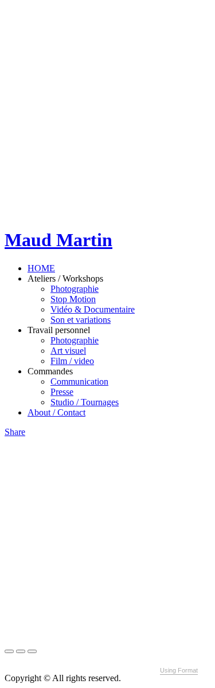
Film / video (72, 361)
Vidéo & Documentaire (92, 309)
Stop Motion (73, 299)
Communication (79, 381)
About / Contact (56, 412)
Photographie (74, 289)
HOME (41, 268)
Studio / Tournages (84, 402)
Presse (61, 392)
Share (15, 432)
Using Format (179, 670)
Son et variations (80, 320)
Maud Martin (58, 240)
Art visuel (68, 350)
